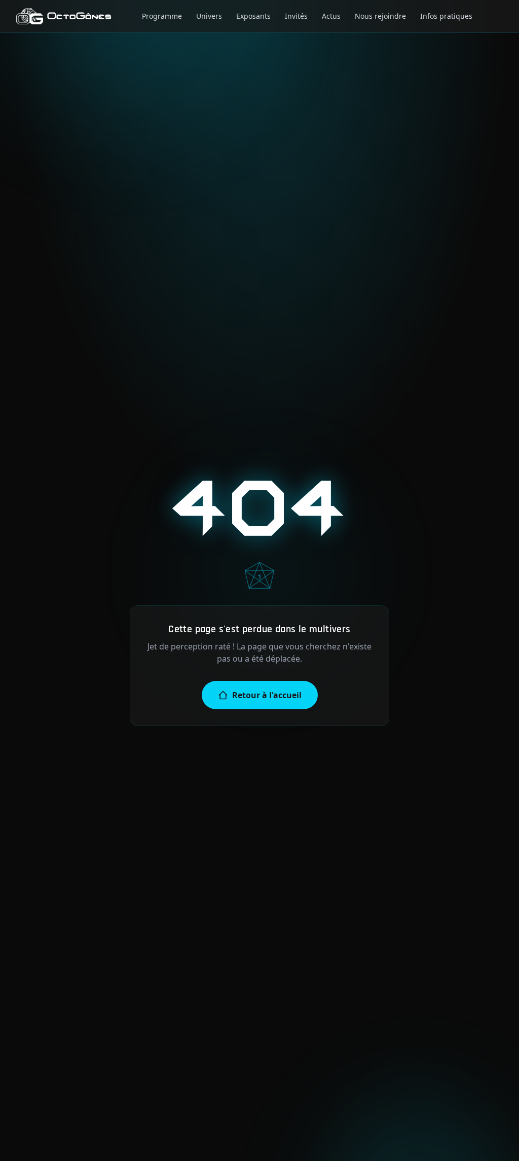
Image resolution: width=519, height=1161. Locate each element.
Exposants (253, 16)
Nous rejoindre (380, 16)
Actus (331, 16)
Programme (162, 16)
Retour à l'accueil (267, 695)
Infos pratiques (446, 16)
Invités (296, 16)
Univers (209, 16)
